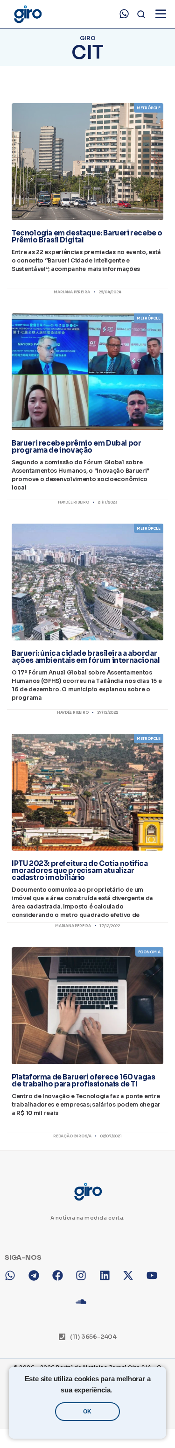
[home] (27, 14)
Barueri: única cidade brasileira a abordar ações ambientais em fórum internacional (86, 657)
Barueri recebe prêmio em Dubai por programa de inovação (76, 446)
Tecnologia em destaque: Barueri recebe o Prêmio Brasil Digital (87, 236)
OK (87, 1411)
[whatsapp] (124, 14)
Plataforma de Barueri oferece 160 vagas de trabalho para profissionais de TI (83, 1080)
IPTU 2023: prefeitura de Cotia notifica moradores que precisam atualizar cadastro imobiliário (79, 870)
